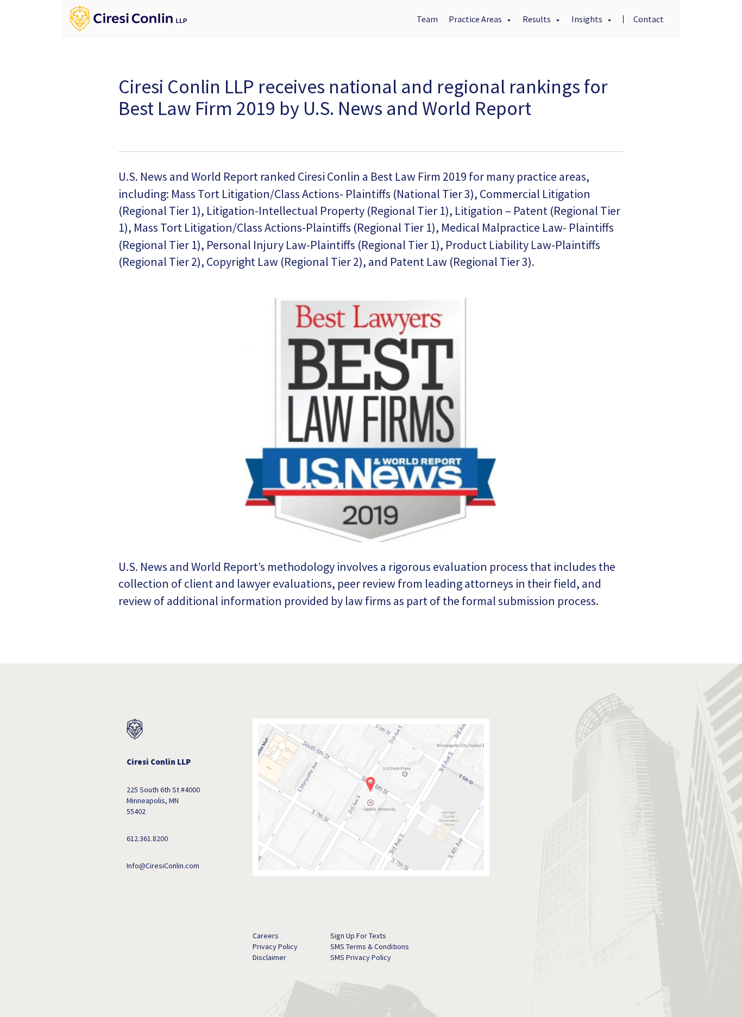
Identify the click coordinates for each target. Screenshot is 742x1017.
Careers (266, 935)
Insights (587, 19)
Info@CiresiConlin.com (163, 865)
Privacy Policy (275, 946)
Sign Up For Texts (358, 935)
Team (427, 19)
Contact (648, 19)
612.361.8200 (147, 838)
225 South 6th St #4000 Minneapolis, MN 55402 (163, 800)
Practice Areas (476, 19)
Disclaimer (269, 957)
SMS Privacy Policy (360, 957)
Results (537, 19)
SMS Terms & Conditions (369, 946)
